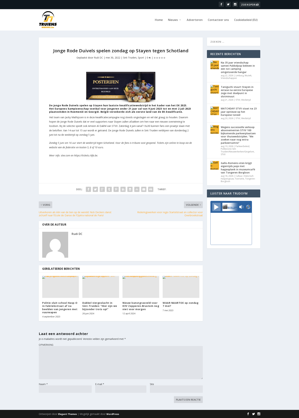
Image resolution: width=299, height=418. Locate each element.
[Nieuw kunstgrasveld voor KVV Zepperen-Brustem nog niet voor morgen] (141, 287)
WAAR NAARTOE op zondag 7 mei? (180, 304)
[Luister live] (216, 207)
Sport (141, 57)
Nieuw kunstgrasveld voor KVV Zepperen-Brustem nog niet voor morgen (141, 306)
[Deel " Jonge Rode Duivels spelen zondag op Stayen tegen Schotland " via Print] (150, 189)
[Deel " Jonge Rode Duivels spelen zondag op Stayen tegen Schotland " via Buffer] (129, 189)
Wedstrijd (246, 99)
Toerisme (239, 178)
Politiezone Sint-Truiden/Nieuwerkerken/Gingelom (237, 150)
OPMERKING (46, 344)
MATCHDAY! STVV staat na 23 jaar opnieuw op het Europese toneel (239, 111)
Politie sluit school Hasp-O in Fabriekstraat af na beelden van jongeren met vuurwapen (60, 307)
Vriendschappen (229, 78)
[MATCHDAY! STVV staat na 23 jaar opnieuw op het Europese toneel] (214, 110)
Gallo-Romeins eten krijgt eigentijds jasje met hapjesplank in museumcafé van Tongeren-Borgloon (238, 167)
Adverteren (195, 20)
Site (152, 384)
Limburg (239, 75)
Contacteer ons (218, 20)
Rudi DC (98, 57)
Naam (43, 384)
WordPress (112, 414)
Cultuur (239, 175)
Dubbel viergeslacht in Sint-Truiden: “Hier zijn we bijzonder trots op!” (99, 306)
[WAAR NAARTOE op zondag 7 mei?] (181, 287)
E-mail (99, 384)
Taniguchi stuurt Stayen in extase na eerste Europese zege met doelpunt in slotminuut (237, 91)
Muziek (248, 75)
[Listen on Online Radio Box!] (248, 207)
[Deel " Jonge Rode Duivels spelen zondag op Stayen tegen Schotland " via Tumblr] (109, 189)
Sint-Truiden (130, 57)
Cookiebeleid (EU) (246, 20)
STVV (237, 99)
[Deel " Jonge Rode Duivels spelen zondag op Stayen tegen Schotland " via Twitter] (95, 189)
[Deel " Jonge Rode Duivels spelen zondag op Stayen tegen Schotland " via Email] (143, 189)
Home (159, 20)
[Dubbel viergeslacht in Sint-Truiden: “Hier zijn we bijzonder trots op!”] (100, 287)
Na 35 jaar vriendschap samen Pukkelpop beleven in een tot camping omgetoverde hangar (238, 67)
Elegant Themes (67, 414)
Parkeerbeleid (242, 146)
